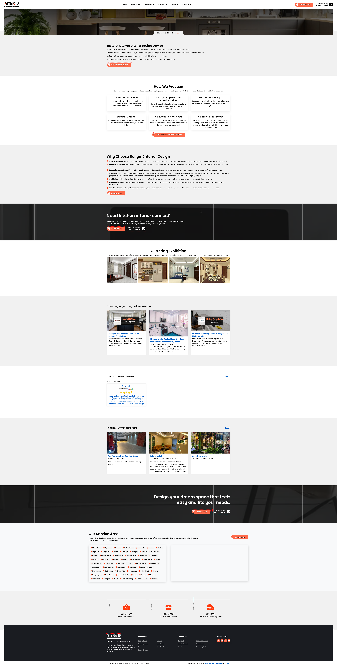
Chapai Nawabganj (146, 567)
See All (227, 377)
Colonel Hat (145, 571)
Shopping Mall (201, 647)
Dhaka (143, 575)
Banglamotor (131, 555)
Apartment (160, 644)
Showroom (200, 644)
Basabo (124, 559)
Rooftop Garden (162, 647)
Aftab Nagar (96, 548)
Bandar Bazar (106, 555)
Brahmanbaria (141, 563)
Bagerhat (95, 552)
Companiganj (96, 575)
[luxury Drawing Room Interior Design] (215, 270)
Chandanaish (108, 567)
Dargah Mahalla (123, 575)
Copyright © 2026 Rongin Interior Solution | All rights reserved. (129, 663)
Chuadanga (133, 571)
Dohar (116, 579)
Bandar (94, 555)
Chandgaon (121, 567)
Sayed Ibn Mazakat (200, 456)
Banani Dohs (155, 552)
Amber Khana (129, 548)
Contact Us (304, 5)
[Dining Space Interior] (153, 270)
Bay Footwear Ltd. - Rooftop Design (123, 456)
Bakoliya (125, 552)
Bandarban (119, 555)
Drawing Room (143, 644)
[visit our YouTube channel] (229, 640)
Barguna (95, 559)
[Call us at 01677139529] (324, 4)
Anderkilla (141, 548)
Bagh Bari (106, 552)
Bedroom (141, 647)
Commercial (148, 4)
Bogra (130, 563)
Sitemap (227, 663)
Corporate (185, 4)
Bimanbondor (97, 563)
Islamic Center (183, 644)
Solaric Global (156, 456)
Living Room (142, 641)
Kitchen (159, 641)
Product (173, 4)
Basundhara (135, 559)
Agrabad (108, 548)
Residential (135, 4)
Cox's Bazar (109, 575)
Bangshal (143, 555)
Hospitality (161, 4)
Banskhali (154, 555)
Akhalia (117, 548)
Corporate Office (202, 641)
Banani (144, 552)
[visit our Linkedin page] (222, 640)
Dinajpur (107, 579)
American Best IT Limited (214, 663)
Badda (160, 548)
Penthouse (181, 647)
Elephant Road (142, 579)
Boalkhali (121, 563)
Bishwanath (109, 563)
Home (125, 4)
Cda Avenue (96, 567)
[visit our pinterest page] (225, 640)
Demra (134, 575)
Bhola (158, 559)
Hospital (181, 641)
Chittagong (109, 571)
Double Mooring (127, 579)
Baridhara (105, 559)
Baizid (116, 552)
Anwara (151, 548)
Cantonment (154, 563)
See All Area (240, 537)
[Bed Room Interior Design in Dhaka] (122, 270)
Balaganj (135, 552)
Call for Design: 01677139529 (169, 135)
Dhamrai (152, 575)
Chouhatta (121, 571)
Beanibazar (148, 559)
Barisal (115, 559)
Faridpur (154, 579)
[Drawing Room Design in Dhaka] (184, 270)
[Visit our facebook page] (218, 640)
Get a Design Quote (119, 65)
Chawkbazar (96, 571)
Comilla (155, 571)
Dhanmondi (96, 579)
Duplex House (143, 650)
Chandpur (132, 567)
